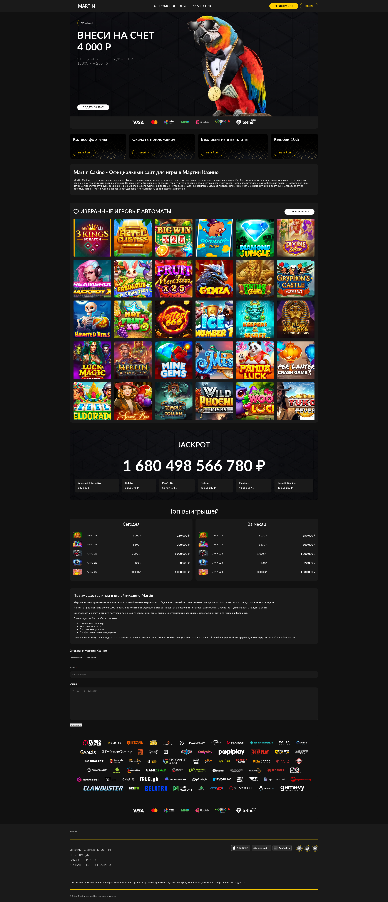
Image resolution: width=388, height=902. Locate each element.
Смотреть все (299, 211)
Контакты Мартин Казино (90, 865)
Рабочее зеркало (83, 860)
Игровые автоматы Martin (90, 850)
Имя (72, 667)
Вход (309, 6)
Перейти (84, 152)
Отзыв (73, 684)
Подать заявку (93, 107)
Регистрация (284, 6)
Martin (86, 6)
